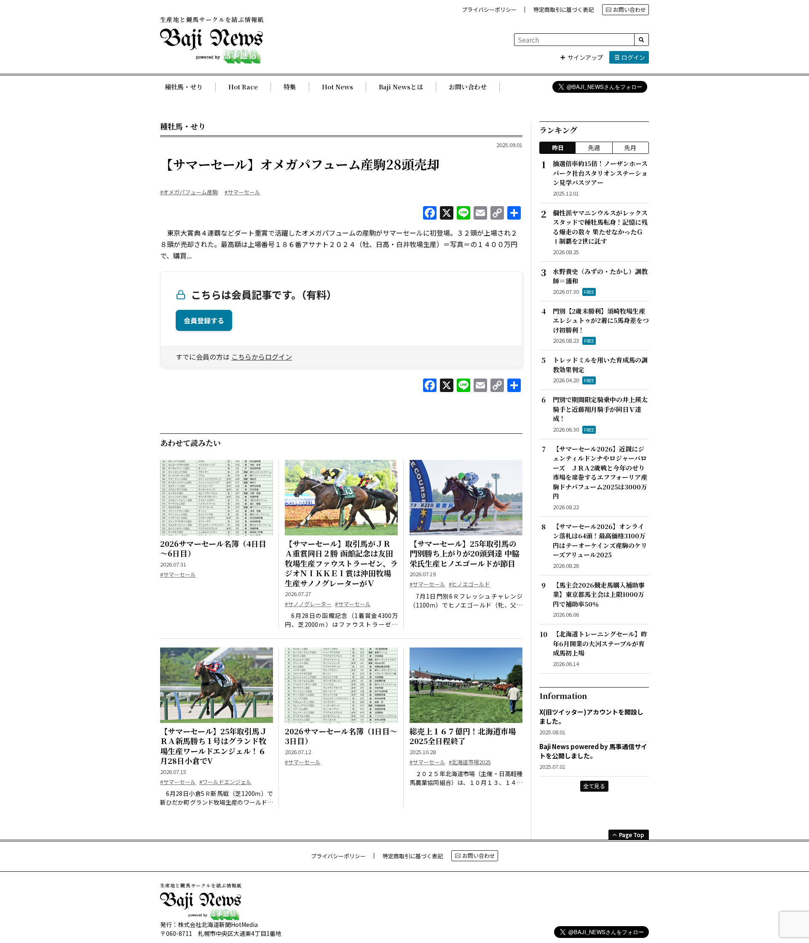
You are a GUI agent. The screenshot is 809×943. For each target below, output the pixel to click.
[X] (446, 213)
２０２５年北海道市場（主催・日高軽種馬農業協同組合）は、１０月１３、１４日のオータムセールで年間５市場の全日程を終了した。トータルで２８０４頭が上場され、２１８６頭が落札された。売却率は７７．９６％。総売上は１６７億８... (466, 778)
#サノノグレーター (308, 604)
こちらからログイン (261, 357)
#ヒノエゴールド (469, 584)
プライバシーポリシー (489, 9)
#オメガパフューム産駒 (189, 192)
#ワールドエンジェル (225, 782)
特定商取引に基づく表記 (563, 9)
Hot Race (243, 86)
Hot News (337, 86)
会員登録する (204, 320)
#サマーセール (242, 192)
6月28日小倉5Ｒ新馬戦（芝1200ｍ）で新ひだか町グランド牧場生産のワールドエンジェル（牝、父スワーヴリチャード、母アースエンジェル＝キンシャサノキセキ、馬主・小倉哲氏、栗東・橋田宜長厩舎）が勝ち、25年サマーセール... (216, 798)
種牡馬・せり (184, 86)
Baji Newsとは (401, 86)
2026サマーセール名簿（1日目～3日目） (341, 736)
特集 (290, 86)
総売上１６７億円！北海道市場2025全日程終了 (463, 736)
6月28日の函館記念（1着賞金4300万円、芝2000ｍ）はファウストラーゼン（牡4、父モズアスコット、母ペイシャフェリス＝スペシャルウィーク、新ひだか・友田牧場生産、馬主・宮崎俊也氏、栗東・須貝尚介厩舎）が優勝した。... (341, 620)
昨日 (558, 147)
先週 (594, 147)
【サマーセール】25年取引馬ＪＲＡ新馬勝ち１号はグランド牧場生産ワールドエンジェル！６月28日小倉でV (213, 746)
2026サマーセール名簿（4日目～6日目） (213, 549)
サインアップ (585, 57)
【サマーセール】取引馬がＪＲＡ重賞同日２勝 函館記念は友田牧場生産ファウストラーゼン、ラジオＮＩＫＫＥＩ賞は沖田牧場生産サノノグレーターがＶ (341, 563)
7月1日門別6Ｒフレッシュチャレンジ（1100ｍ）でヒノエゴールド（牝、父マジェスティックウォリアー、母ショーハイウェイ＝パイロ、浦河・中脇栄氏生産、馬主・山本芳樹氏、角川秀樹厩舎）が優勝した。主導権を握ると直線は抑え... (466, 601)
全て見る (594, 786)
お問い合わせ (629, 9)
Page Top (631, 835)
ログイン (633, 57)
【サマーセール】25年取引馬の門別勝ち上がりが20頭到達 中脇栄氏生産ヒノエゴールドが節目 (465, 553)
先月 (630, 147)
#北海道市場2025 (470, 762)
